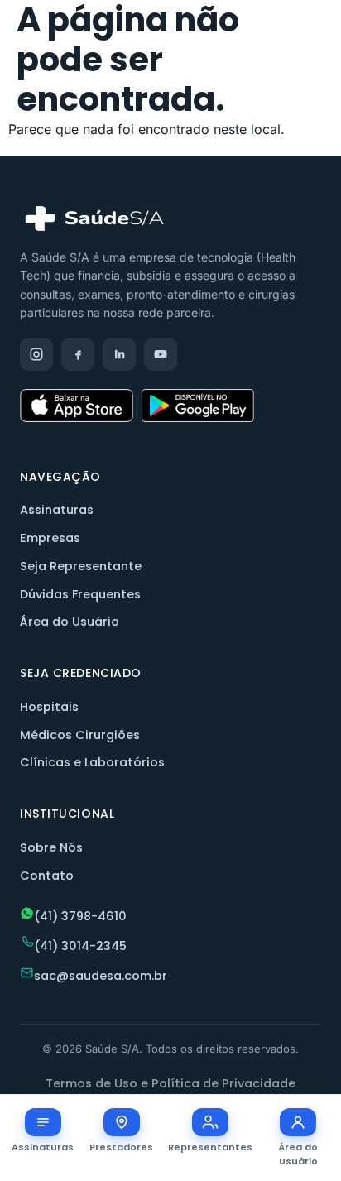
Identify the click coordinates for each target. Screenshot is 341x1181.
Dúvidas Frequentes (80, 594)
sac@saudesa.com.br (100, 975)
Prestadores (121, 1147)
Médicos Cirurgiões (80, 735)
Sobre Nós (51, 847)
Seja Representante (81, 566)
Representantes (210, 1147)
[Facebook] (77, 354)
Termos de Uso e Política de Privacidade (170, 1083)
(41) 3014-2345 (80, 946)
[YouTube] (160, 354)
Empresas (50, 538)
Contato (47, 875)
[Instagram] (36, 354)
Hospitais (49, 707)
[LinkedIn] (119, 354)
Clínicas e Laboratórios (92, 762)
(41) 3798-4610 (80, 916)
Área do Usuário (69, 621)
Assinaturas (57, 510)
